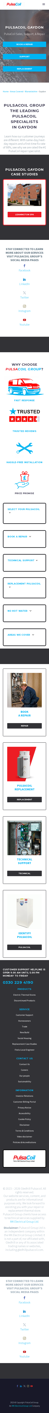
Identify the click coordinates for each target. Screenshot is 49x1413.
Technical (24, 873)
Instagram (25, 311)
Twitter (24, 297)
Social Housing (24, 1038)
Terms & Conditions (24, 1130)
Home (6, 91)
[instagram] (24, 306)
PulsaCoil (24, 947)
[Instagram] (28, 1386)
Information (24, 1090)
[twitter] (24, 292)
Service (24, 1009)
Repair (24, 726)
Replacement (24, 69)
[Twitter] (24, 1386)
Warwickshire (31, 91)
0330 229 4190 (18, 982)
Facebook (24, 270)
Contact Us (24, 1058)
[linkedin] (24, 279)
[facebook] (24, 265)
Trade (24, 1026)
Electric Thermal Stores (24, 994)
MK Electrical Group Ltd (24, 1221)
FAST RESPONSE (24, 400)
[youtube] (24, 319)
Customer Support (24, 1015)
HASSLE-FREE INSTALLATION (24, 462)
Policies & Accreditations (24, 1142)
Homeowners (24, 1020)
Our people (24, 1075)
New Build (24, 1032)
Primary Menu (43, 4)
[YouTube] (31, 1386)
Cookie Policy (24, 1119)
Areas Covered (16, 91)
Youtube (25, 324)
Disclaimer (25, 1124)
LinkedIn (24, 284)
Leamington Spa (24, 214)
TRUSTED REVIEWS (24, 431)
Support (24, 56)
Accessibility (24, 1113)
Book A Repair (24, 44)
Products (24, 989)
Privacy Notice (24, 1107)
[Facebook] (17, 1386)
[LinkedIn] (21, 1386)
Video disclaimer (24, 1136)
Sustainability (24, 1081)
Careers (24, 1070)
